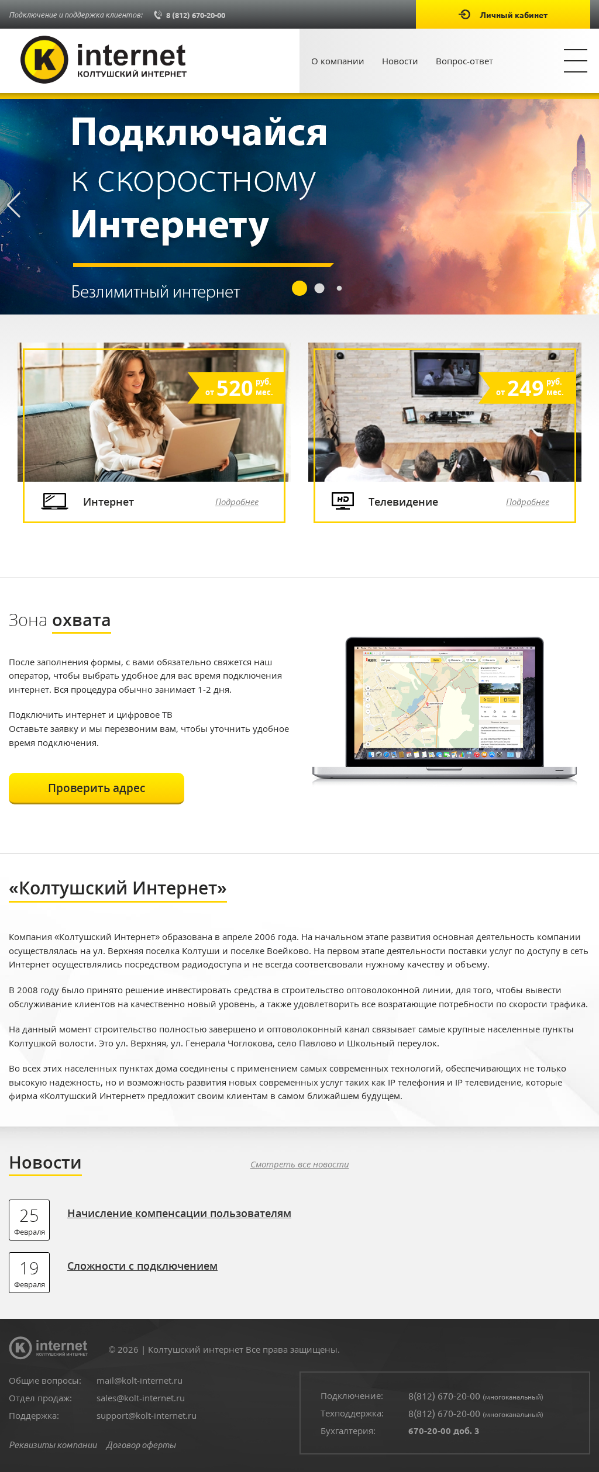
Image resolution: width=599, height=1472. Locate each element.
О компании (337, 61)
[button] (585, 205)
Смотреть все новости (299, 1164)
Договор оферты (140, 1444)
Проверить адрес (96, 788)
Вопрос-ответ (464, 61)
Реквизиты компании (53, 1444)
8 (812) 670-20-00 (194, 15)
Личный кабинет (514, 14)
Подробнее (237, 501)
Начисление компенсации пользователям (179, 1212)
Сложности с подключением (142, 1265)
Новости (400, 61)
